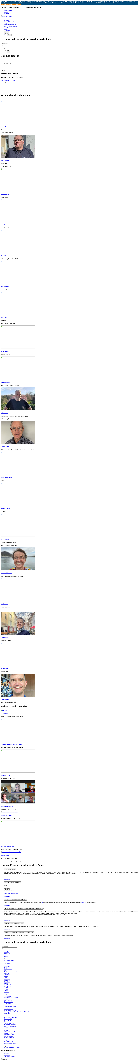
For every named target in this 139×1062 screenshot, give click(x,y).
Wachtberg (6, 992)
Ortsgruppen (7, 30)
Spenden (6, 12)
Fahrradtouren (7, 996)
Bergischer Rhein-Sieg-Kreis (11, 971)
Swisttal (6, 989)
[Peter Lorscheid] (18, 157)
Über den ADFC (8, 1019)
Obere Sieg (7, 982)
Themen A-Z (7, 963)
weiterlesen (7, 879)
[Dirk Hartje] (18, 314)
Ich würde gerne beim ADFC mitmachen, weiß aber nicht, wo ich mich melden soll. (24, 908)
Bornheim (6, 973)
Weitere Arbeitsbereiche (10, 1024)
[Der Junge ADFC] (18, 772)
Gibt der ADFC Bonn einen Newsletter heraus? (15, 899)
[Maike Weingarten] (18, 252)
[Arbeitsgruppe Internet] (18, 803)
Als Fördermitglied (8, 1036)
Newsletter (6, 13)
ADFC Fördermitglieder (10, 1026)
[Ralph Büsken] (18, 634)
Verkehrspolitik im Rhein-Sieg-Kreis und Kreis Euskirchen (19, 1012)
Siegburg (6, 987)
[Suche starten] (2, 45)
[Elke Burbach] (18, 600)
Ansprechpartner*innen (10, 1043)
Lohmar (6, 977)
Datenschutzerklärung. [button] (119, 2)
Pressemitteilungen (8, 1041)
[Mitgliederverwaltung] (9, 812)
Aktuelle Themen (8, 1009)
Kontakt (6, 1027)
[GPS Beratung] (11, 852)
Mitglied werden (8, 10)
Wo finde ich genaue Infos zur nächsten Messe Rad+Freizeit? (19, 932)
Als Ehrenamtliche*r (9, 1034)
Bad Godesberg (8, 969)
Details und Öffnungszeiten (11, 893)
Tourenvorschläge (8, 1002)
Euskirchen (7, 974)
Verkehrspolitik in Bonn (10, 1010)
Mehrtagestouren (8, 1000)
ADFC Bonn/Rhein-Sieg (10, 26)
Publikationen (7, 1021)
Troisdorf (6, 990)
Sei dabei (6, 27)
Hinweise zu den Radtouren (11, 997)
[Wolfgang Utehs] (18, 348)
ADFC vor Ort (7, 1020)
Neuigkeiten (7, 953)
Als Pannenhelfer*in (9, 1037)
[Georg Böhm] (18, 665)
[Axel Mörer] (18, 221)
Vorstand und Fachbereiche (11, 1023)
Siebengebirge (7, 986)
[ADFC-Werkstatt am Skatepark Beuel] (18, 741)
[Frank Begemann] (18, 379)
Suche (5, 35)
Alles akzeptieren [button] (17, 4)
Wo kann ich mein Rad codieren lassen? (14, 923)
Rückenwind (84, 902)
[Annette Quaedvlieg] (18, 123)
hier (42, 902)
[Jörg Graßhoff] (18, 283)
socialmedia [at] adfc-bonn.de (8, 80)
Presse (5, 29)
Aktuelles (6, 20)
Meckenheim (7, 979)
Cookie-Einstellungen (9, 1056)
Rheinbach (6, 983)
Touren (5, 23)
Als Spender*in (8, 1033)
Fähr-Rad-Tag (7, 1003)
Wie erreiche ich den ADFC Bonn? (12, 882)
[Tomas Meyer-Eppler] (18, 474)
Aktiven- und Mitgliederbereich (12, 1047)
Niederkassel (7, 980)
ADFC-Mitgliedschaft (9, 1031)
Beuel (5, 970)
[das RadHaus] (4, 710)
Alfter (5, 967)
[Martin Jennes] (18, 536)
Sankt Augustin (8, 984)
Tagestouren (7, 999)
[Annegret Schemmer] (18, 570)
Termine (6, 954)
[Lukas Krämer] (18, 696)
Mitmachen (7, 1013)
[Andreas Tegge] (18, 443)
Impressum (6, 1053)
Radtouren (6, 956)
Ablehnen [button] (3, 4)
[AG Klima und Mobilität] (18, 843)
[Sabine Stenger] (18, 190)
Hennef (6, 976)
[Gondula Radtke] (18, 505)
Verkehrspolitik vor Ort (10, 24)
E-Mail (62, 914)
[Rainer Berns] (18, 410)
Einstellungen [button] (9, 4)
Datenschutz (7, 1055)
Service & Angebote (9, 21)
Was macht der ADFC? (10, 869)
